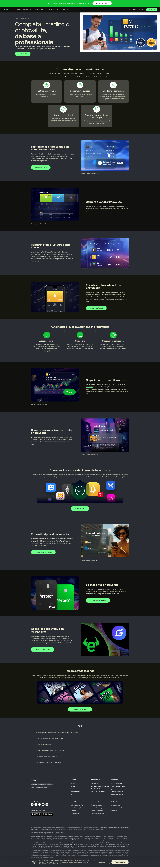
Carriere (73, 811)
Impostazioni (102, 862)
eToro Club (114, 811)
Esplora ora (23, 54)
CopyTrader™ (95, 783)
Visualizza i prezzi (41, 167)
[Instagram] (39, 804)
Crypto (73, 786)
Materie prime (75, 792)
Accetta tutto (120, 862)
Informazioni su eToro (77, 805)
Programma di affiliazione (118, 808)
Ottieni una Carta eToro (98, 600)
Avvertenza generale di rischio (39, 833)
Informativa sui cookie (97, 813)
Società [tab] (64, 9)
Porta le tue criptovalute (43, 552)
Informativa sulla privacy (98, 808)
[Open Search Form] (130, 10)
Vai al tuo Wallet (80, 508)
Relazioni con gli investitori (79, 808)
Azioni (73, 783)
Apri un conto (115, 789)
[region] (80, 862)
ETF (72, 789)
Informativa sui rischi (117, 792)
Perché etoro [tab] (39, 9)
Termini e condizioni (97, 811)
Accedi (141, 9)
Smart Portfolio (95, 789)
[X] (35, 804)
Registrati (151, 9)
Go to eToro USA (102, 3)
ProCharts (89, 387)
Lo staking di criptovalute (39, 252)
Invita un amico (115, 805)
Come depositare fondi (118, 786)
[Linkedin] (47, 804)
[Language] (135, 10)
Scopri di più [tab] (52, 9)
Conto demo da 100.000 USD (100, 786)
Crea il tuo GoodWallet (43, 649)
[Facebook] (32, 804)
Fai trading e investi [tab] (23, 9)
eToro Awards (75, 813)
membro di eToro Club (42, 156)
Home (16, 18)
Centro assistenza (116, 783)
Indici (72, 794)
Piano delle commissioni (98, 792)
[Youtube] (43, 804)
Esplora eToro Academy (80, 709)
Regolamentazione (96, 805)
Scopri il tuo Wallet (96, 308)
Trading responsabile (117, 794)
